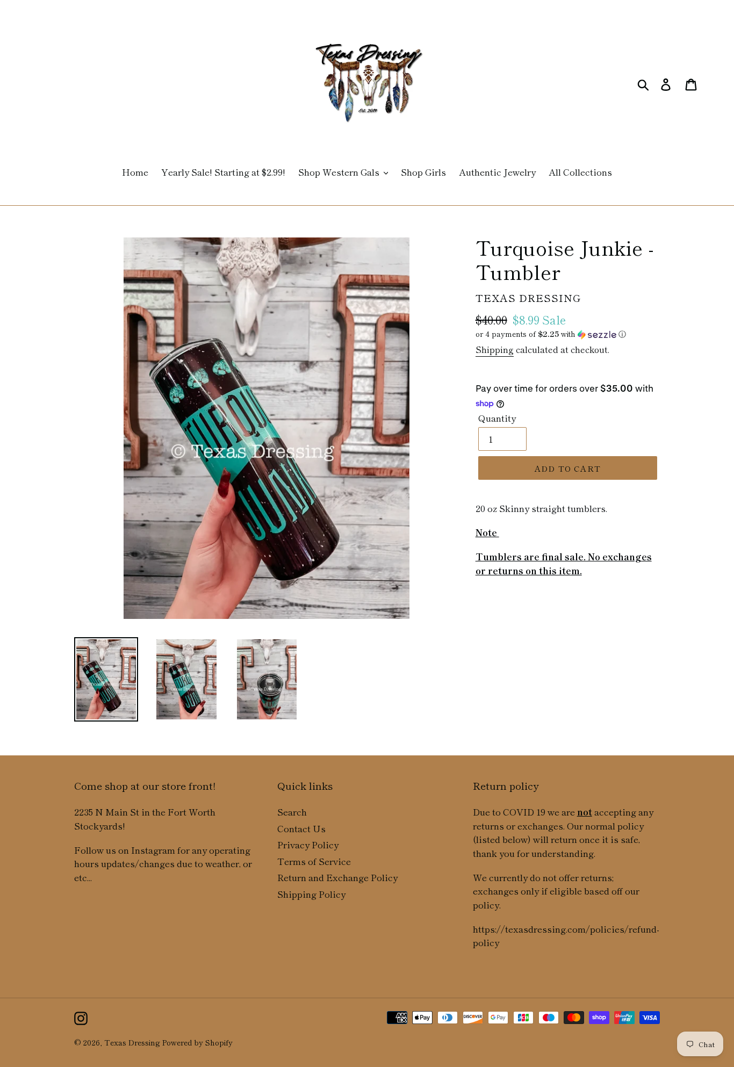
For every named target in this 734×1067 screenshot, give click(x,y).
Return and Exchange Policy (337, 877)
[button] (568, 334)
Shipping (495, 349)
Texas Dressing (132, 1042)
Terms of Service (314, 861)
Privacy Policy (308, 844)
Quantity (497, 417)
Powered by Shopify (197, 1042)
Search (292, 811)
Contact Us (301, 828)
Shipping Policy (311, 893)
